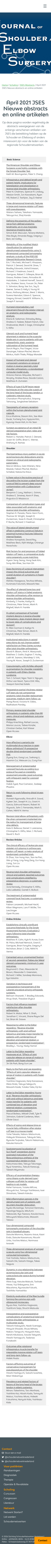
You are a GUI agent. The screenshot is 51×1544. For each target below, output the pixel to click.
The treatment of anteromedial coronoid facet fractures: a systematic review (24, 898)
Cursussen (9, 1493)
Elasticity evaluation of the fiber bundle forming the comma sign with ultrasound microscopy (25, 1299)
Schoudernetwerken (15, 1521)
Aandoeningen (12, 1470)
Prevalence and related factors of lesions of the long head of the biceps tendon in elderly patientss (24, 1384)
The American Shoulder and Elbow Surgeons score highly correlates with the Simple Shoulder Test (24, 168)
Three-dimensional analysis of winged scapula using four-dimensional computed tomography (24, 1252)
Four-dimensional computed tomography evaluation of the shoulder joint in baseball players (25, 1228)
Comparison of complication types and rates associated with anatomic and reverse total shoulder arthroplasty (25, 507)
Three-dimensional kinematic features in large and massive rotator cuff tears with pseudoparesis (24, 206)
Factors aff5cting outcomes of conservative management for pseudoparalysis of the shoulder (22, 1367)
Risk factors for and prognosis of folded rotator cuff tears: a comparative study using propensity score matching (25, 554)
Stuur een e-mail (13, 1453)
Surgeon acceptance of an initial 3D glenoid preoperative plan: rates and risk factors (24, 431)
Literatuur (9, 1502)
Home (5, 85)
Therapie (8, 1479)
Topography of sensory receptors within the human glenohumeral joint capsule (24, 410)
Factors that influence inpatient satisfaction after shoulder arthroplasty (21, 1007)
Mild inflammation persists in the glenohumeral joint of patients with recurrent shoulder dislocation (23, 1202)
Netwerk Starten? (13, 1512)
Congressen (10, 1498)
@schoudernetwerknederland (19, 1457)
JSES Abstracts (27, 85)
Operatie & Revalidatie (16, 1484)
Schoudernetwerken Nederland (26, 6)
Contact (42, 1540)
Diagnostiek (10, 1475)
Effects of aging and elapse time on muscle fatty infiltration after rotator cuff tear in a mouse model (23, 1128)
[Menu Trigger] (45, 5)
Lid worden (10, 1516)
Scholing (14, 85)
